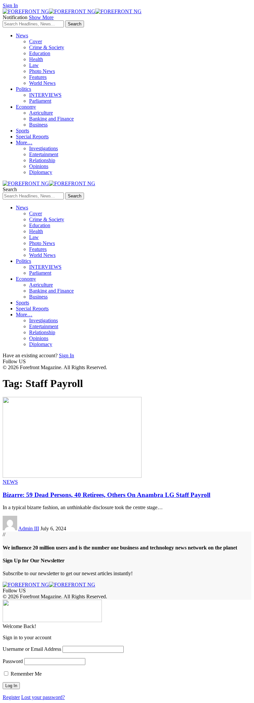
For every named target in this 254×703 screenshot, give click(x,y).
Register (11, 697)
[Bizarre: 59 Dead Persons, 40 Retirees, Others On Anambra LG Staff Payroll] (72, 476)
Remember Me (25, 674)
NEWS (10, 482)
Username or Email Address (32, 649)
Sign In (66, 355)
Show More (41, 17)
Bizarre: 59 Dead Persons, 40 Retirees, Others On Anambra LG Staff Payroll (106, 494)
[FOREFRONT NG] (72, 11)
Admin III (28, 528)
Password (13, 661)
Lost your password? (43, 697)
